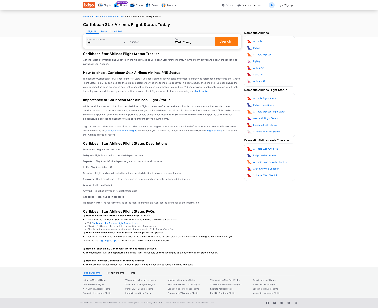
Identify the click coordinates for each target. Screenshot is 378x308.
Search (225, 41)
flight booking (215, 130)
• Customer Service (179, 303)
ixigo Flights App (108, 240)
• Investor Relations (202, 303)
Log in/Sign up (285, 5)
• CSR (212, 303)
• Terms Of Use (158, 303)
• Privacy (149, 303)
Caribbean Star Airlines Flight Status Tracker (116, 223)
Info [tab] (133, 272)
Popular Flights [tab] (92, 272)
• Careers (168, 303)
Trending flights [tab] (115, 272)
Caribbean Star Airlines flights (121, 130)
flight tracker (201, 91)
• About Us (190, 303)
